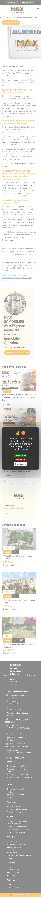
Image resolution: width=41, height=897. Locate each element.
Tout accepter (20, 455)
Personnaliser (20, 464)
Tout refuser (20, 460)
